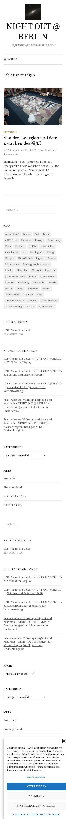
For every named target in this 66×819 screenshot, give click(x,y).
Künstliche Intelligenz (31, 258)
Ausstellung (12, 234)
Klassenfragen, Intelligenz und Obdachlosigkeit (23, 428)
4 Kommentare (12, 154)
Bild (36, 234)
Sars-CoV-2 (12, 294)
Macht (8, 270)
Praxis (8, 288)
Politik (52, 282)
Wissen (30, 306)
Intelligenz (36, 252)
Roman (46, 288)
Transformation (14, 300)
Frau (8, 246)
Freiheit (19, 246)
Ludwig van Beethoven (36, 264)
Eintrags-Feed (13, 487)
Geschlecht (11, 252)
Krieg (50, 252)
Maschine (22, 270)
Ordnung (23, 282)
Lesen (51, 258)
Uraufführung (49, 300)
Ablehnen (37, 796)
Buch (46, 234)
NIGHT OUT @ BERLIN (33, 31)
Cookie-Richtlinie (20, 814)
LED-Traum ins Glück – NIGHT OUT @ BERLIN (33, 358)
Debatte (26, 240)
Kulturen (10, 132)
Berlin (26, 234)
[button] (64, 741)
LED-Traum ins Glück (17, 330)
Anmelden (10, 478)
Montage (50, 270)
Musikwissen (47, 276)
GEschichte (47, 246)
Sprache (28, 294)
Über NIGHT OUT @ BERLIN (45, 814)
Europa (39, 240)
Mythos (9, 282)
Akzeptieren (36, 786)
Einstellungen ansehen (36, 805)
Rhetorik (33, 288)
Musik (32, 276)
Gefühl (32, 246)
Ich (24, 252)
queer (20, 288)
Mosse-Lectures (15, 276)
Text (39, 294)
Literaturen (12, 264)
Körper (9, 258)
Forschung (54, 240)
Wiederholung (13, 306)
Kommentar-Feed (15, 496)
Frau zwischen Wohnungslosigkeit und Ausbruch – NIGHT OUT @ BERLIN (28, 401)
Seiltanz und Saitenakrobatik (25, 374)
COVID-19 (11, 240)
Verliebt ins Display (19, 362)
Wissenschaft (46, 306)
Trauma (32, 300)
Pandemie (38, 282)
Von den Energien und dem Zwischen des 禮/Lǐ (31, 140)
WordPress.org (13, 504)
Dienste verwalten (36, 776)
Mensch (36, 270)
